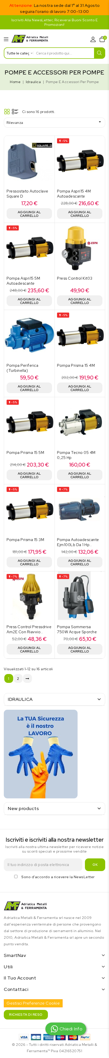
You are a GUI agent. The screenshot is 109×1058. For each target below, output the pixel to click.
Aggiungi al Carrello (29, 214)
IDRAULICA (20, 699)
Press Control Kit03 (75, 278)
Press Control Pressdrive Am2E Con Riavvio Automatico (29, 632)
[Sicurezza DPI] (41, 754)
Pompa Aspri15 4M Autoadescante (74, 194)
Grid (7, 111)
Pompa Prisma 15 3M (25, 539)
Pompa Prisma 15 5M (25, 452)
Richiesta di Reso (26, 1014)
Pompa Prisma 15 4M (76, 365)
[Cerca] (99, 53)
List (15, 111)
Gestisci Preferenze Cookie (33, 1003)
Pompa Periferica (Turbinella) (22, 368)
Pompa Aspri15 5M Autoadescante (23, 281)
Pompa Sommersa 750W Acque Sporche (77, 629)
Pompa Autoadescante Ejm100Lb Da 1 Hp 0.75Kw (78, 544)
